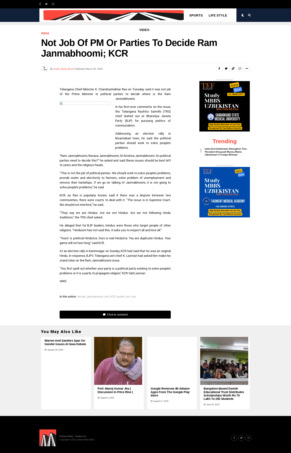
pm (128, 296)
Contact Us (80, 436)
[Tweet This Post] (226, 68)
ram (133, 296)
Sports (196, 15)
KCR (113, 296)
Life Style (218, 15)
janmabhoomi (95, 296)
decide (81, 296)
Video (144, 30)
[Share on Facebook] (219, 68)
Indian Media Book (64, 68)
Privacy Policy (66, 436)
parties (121, 296)
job (106, 296)
